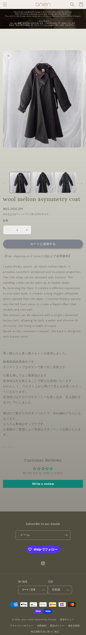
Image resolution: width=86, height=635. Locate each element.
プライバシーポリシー (21, 626)
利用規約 (42, 626)
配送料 (11, 214)
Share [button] (11, 447)
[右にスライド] (81, 183)
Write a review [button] (43, 484)
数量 (5, 220)
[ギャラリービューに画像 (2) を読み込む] (43, 182)
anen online (27, 619)
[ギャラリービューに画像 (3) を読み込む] (65, 182)
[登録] (65, 535)
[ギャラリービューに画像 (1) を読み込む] (20, 182)
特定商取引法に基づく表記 (45, 632)
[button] (5, 4)
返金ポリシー (67, 619)
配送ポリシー (57, 626)
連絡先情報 (74, 626)
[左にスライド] (4, 183)
